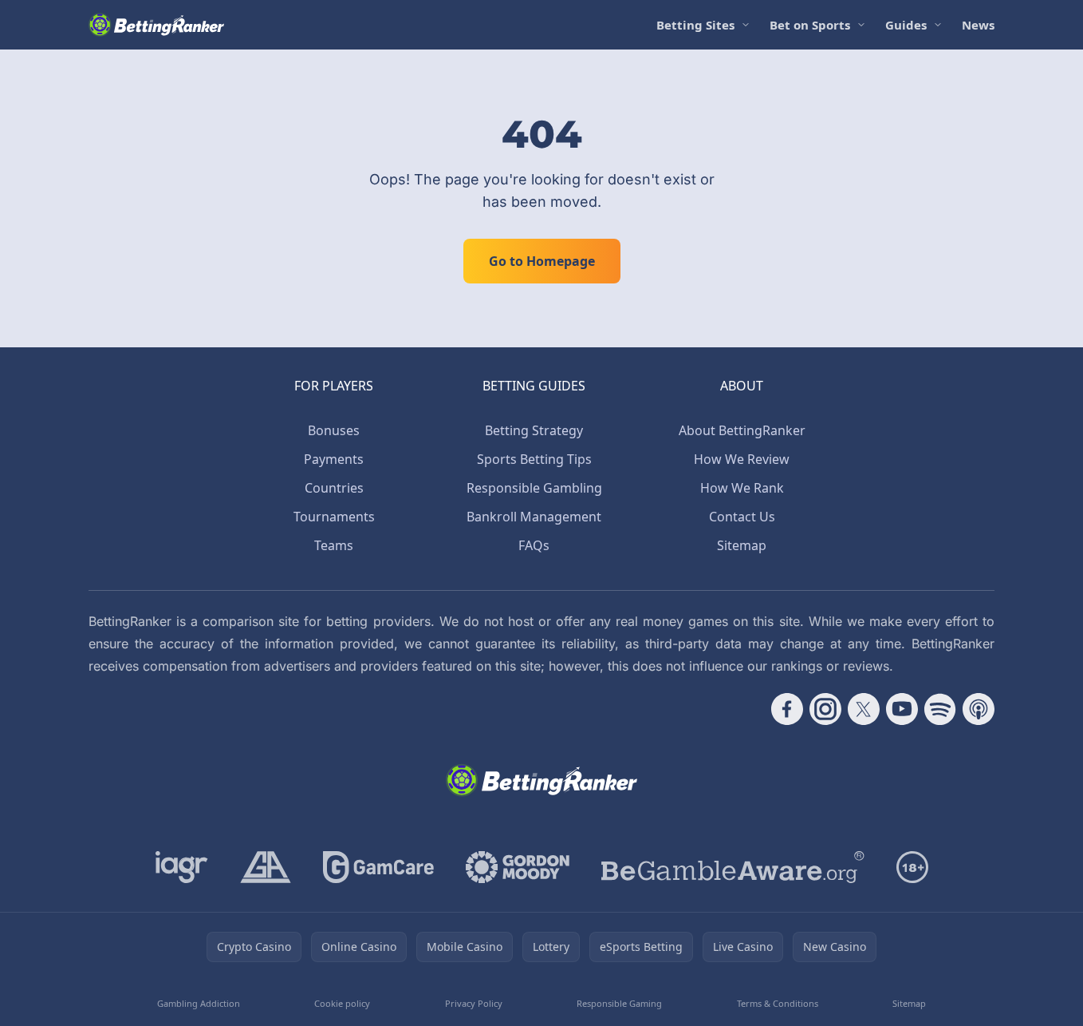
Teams (333, 545)
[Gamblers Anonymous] (265, 867)
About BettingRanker (742, 430)
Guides (906, 25)
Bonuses (334, 430)
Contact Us (742, 516)
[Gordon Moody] (517, 867)
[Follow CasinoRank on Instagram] (825, 709)
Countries (334, 488)
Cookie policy (342, 1003)
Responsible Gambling (534, 488)
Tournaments (334, 516)
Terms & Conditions (777, 1003)
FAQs (533, 545)
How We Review (742, 459)
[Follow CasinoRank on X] (864, 709)
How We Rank (742, 488)
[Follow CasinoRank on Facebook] (787, 709)
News (978, 25)
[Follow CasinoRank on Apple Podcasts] (978, 709)
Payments (334, 459)
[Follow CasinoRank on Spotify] (940, 709)
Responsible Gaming (619, 1003)
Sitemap (741, 545)
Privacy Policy (473, 1003)
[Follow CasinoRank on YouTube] (902, 709)
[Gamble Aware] (732, 867)
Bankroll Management (534, 516)
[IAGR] (182, 867)
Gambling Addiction (198, 1003)
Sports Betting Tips (534, 459)
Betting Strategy (534, 430)
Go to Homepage (542, 261)
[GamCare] (378, 867)
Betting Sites (695, 25)
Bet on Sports (810, 25)
